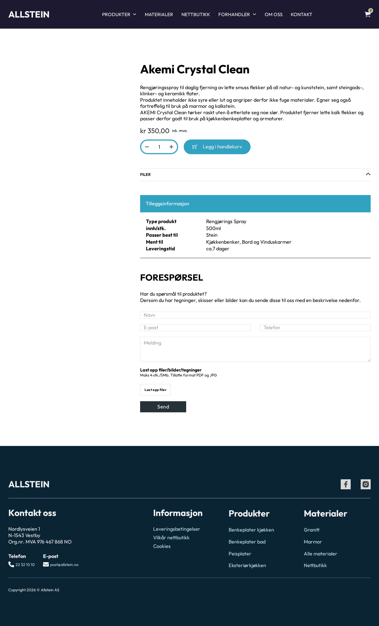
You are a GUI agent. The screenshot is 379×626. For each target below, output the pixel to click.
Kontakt (301, 14)
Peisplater (240, 554)
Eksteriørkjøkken (247, 565)
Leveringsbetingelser (176, 529)
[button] (255, 174)
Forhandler (234, 14)
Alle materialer (320, 554)
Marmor (313, 542)
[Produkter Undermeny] (135, 14)
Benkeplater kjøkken (251, 530)
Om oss (273, 14)
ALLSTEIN (29, 14)
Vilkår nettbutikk (171, 538)
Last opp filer (155, 390)
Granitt (312, 530)
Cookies (162, 546)
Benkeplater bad (247, 542)
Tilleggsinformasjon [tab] (167, 203)
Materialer (159, 14)
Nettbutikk (195, 14)
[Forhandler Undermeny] (254, 14)
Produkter (116, 14)
